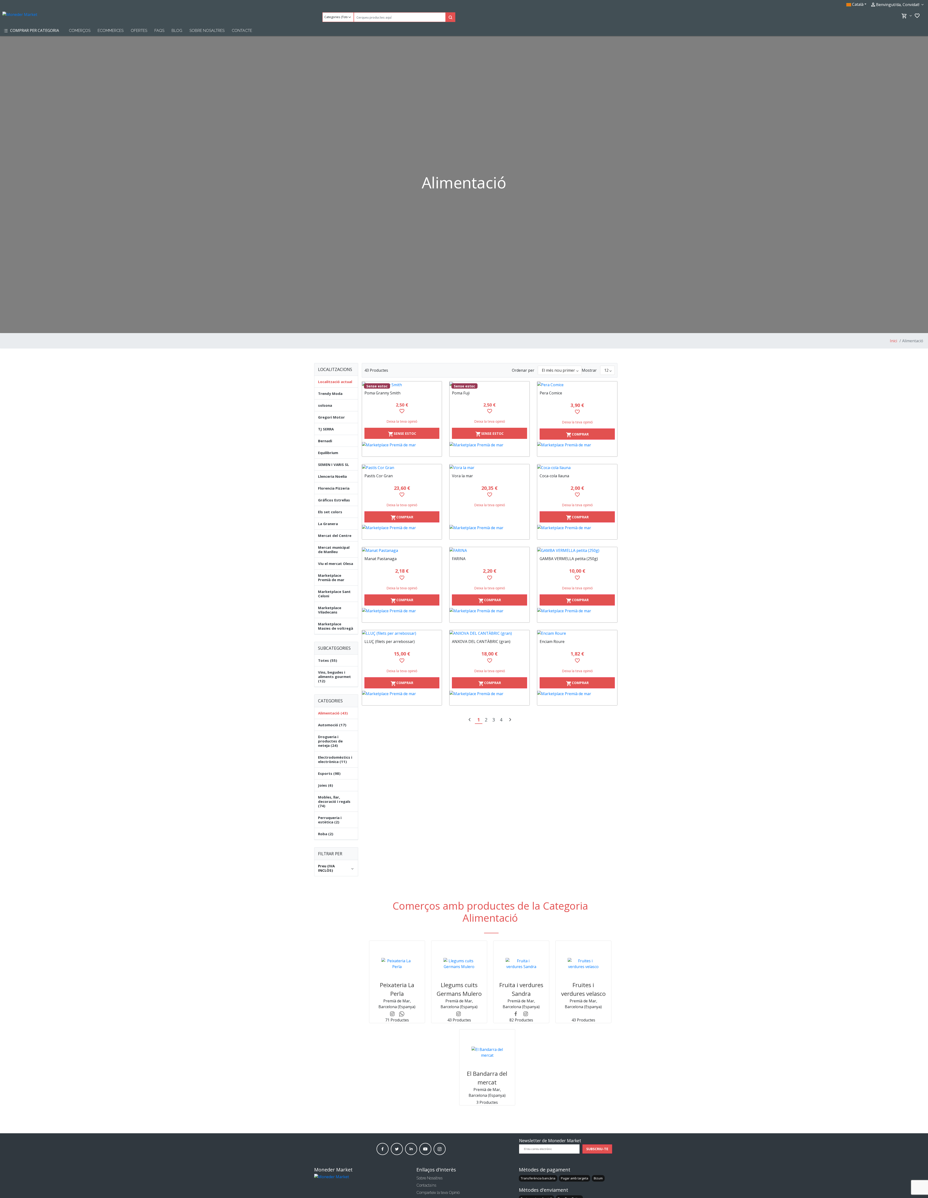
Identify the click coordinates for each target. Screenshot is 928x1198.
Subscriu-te (597, 1149)
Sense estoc (402, 434)
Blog (177, 30)
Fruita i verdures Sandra (521, 989)
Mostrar (589, 370)
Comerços (79, 30)
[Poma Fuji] (489, 384)
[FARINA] (489, 550)
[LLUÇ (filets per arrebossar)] (402, 633)
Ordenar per (523, 370)
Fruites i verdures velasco (583, 989)
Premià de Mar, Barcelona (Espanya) (396, 1003)
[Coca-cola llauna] (577, 467)
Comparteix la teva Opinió (438, 1192)
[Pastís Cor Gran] (402, 467)
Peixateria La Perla (397, 989)
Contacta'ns (426, 1185)
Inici (893, 340)
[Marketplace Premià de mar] (402, 449)
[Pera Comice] (577, 384)
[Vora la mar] (489, 467)
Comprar (577, 435)
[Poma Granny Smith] (402, 384)
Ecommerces (110, 30)
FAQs (159, 30)
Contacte (242, 30)
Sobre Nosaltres (207, 30)
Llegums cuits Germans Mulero (459, 989)
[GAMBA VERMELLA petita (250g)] (577, 550)
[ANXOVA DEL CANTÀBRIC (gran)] (489, 633)
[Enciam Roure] (577, 633)
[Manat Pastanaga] (402, 550)
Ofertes (139, 30)
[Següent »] (510, 720)
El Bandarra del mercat (487, 1078)
